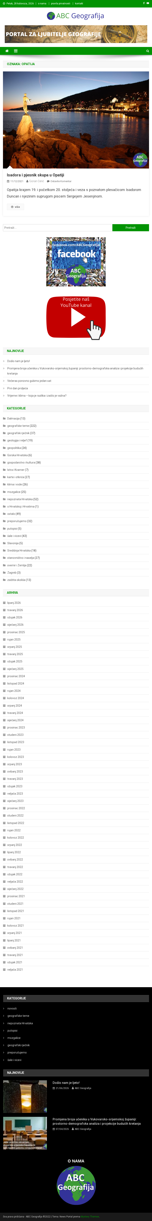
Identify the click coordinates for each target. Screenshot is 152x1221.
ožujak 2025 (14, 661)
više (17, 206)
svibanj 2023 (15, 771)
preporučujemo (17, 521)
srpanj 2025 (14, 646)
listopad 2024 (15, 683)
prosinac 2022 (16, 808)
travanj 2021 (15, 955)
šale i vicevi (14, 535)
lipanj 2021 (14, 940)
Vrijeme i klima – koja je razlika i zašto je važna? (36, 395)
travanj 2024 (15, 712)
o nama (42, 3)
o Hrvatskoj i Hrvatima (20, 506)
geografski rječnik (18, 433)
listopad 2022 (15, 823)
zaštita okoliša (16, 579)
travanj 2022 (15, 867)
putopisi (12, 528)
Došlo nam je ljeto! (18, 361)
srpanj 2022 (14, 844)
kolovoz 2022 (15, 837)
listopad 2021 (15, 911)
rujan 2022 (14, 830)
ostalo (11, 513)
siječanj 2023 (15, 800)
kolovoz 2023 (15, 756)
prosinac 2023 (16, 727)
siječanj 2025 (15, 668)
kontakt (79, 3)
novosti (12, 1008)
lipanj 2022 (14, 852)
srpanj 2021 (14, 932)
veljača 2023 (15, 793)
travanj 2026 (15, 610)
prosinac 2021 (16, 896)
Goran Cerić (36, 181)
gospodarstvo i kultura (21, 462)
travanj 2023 (15, 778)
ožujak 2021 (14, 962)
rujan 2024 (14, 690)
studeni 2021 (15, 903)
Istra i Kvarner (15, 469)
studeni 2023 (15, 734)
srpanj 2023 (14, 764)
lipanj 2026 (14, 602)
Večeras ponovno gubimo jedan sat (29, 380)
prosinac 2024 (16, 676)
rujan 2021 (14, 918)
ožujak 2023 (14, 786)
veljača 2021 (15, 969)
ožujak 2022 (14, 874)
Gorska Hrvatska (17, 455)
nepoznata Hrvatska (20, 499)
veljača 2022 (15, 881)
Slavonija (13, 543)
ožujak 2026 (14, 617)
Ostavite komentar (60, 181)
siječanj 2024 (15, 720)
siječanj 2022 (15, 888)
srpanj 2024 (14, 705)
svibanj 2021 (15, 947)
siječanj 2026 (15, 624)
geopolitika (14, 447)
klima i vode (14, 484)
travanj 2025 (15, 654)
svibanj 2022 (15, 859)
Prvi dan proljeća (17, 388)
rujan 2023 (14, 749)
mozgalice (13, 491)
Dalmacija (13, 418)
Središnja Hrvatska (19, 550)
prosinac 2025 (16, 632)
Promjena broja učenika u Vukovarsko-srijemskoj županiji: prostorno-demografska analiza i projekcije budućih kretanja (75, 371)
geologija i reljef (17, 440)
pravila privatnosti (60, 3)
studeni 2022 (15, 815)
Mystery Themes (90, 1216)
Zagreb (11, 572)
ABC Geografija (83, 1088)
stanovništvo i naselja (20, 557)
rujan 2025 (14, 639)
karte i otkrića (15, 477)
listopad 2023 (15, 742)
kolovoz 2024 (15, 698)
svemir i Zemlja (16, 565)
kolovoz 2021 (15, 925)
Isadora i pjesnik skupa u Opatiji (35, 175)
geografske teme (18, 425)
